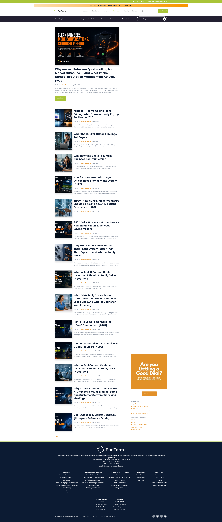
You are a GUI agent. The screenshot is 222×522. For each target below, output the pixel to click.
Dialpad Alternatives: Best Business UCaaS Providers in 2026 (96, 345)
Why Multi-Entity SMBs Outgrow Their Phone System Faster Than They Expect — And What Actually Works (94, 250)
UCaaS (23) (134, 409)
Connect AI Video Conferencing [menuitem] (67, 485)
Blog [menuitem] (82, 19)
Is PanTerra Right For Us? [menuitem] (139, 425)
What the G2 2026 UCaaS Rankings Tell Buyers (95, 135)
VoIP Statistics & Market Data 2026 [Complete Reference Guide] (95, 416)
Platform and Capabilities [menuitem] (119, 472)
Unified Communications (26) (140, 406)
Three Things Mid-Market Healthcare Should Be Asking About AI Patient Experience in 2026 (96, 204)
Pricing (126, 11)
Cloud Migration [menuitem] (93, 485)
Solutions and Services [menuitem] (93, 472)
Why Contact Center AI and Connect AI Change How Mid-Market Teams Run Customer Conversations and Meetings (96, 393)
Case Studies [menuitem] (159, 478)
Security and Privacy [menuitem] (93, 488)
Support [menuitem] (135, 1)
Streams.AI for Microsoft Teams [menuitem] (119, 478)
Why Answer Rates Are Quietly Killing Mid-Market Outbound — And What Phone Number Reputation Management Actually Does (85, 74)
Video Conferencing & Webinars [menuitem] (93, 483)
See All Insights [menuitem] (59, 19)
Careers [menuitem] (141, 480)
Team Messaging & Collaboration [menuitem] (66, 483)
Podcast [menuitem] (112, 19)
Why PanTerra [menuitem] (135, 420)
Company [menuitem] (141, 472)
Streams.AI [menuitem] (119, 475)
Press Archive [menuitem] (135, 429)
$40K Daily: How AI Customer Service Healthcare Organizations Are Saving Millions (96, 226)
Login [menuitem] (143, 1)
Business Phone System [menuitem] (67, 475)
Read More (60, 98)
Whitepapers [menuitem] (131, 19)
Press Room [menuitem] (141, 478)
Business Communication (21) (140, 411)
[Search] (164, 19)
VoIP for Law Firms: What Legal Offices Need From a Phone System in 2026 (95, 181)
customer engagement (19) (140, 413)
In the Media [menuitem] (90, 19)
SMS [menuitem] (66, 490)
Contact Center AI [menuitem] (66, 478)
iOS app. (105, 516)
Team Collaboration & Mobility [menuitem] (93, 478)
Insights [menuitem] (159, 480)
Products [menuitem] (66, 472)
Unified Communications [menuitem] (93, 480)
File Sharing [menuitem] (67, 488)
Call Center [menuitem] (67, 480)
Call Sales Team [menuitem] (102, 509)
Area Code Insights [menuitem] (159, 485)
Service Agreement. (97, 516)
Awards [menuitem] (121, 19)
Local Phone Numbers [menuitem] (159, 483)
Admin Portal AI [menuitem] (119, 480)
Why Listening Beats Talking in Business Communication (93, 157)
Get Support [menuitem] (119, 502)
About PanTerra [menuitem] (140, 475)
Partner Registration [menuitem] (120, 507)
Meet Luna (128, 5)
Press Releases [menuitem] (102, 19)
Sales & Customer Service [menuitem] (93, 475)
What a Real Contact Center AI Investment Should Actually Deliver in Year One (95, 369)
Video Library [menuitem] (159, 475)
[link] (111, 450)
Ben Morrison (66, 85)
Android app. (113, 516)
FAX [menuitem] (66, 493)
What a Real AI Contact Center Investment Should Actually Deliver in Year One (95, 275)
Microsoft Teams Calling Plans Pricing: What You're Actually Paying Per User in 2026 (96, 114)
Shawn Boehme (85, 121)
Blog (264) (134, 404)
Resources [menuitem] (159, 472)
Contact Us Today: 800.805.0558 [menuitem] (157, 1)
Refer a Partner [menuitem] (119, 509)
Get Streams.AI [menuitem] (101, 499)
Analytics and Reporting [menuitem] (119, 485)
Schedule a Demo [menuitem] (136, 427)
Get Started (163, 11)
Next (56, 436)
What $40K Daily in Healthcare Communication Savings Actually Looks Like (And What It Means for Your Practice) (95, 300)
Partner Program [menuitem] (120, 504)
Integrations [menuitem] (119, 488)
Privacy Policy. (86, 516)
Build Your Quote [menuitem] (101, 507)
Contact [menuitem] (120, 499)
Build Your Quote (149, 394)
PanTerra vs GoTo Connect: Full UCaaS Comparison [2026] (93, 323)
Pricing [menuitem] (133, 422)
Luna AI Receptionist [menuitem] (119, 483)
